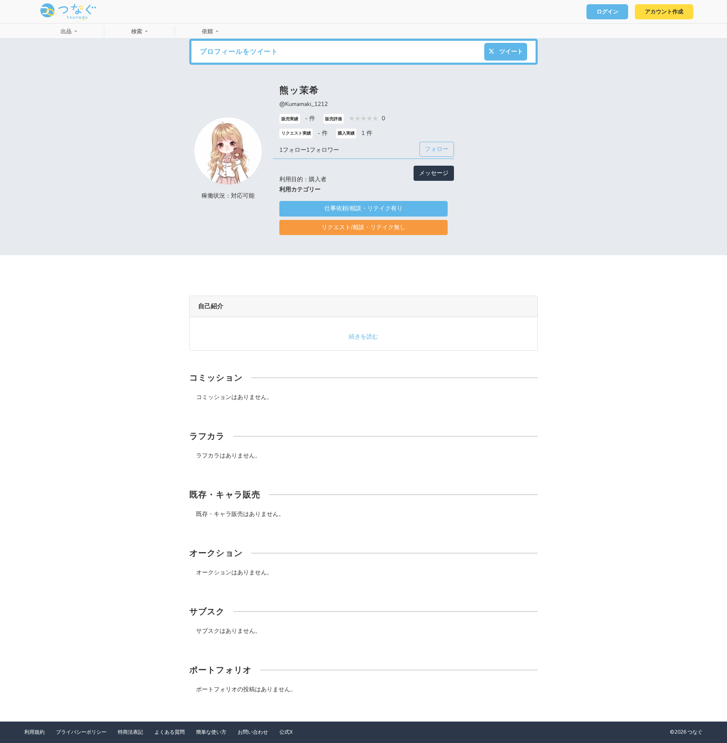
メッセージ (433, 173)
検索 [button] (137, 31)
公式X (286, 732)
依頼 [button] (208, 31)
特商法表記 (130, 732)
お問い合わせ (253, 732)
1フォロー (292, 150)
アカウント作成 (664, 12)
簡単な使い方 (211, 732)
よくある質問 (169, 732)
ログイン (607, 12)
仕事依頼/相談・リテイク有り (363, 208)
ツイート (510, 52)
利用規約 (34, 732)
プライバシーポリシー (81, 732)
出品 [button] (67, 31)
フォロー (436, 149)
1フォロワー (322, 150)
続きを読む (363, 337)
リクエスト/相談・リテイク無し (363, 227)
